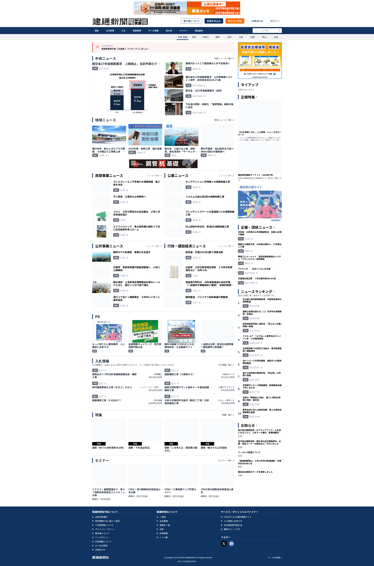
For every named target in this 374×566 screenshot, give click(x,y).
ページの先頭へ (274, 557)
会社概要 (162, 521)
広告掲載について (101, 541)
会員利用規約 (99, 516)
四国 (253, 37)
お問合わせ (257, 21)
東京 (194, 37)
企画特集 (248, 97)
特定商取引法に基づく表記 (106, 521)
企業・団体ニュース (256, 227)
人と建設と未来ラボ (231, 521)
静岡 (217, 37)
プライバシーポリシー (104, 529)
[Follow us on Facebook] (231, 544)
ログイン (274, 21)
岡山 (264, 37)
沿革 (160, 529)
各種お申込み (214, 21)
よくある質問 (99, 545)
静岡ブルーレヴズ (230, 529)
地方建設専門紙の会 (231, 525)
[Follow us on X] (224, 544)
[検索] (279, 30)
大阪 (241, 37)
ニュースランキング (256, 291)
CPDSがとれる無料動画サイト (236, 516)
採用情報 (162, 533)
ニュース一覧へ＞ (154, 175)
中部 (229, 37)
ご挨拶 (161, 516)
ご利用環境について (103, 525)
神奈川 (206, 37)
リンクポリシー (100, 537)
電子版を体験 (235, 21)
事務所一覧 (163, 525)
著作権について (100, 533)
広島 (276, 37)
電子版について (191, 21)
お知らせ (248, 425)
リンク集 (162, 537)
